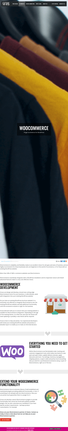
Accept (51, 428)
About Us (45, 4)
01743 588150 (55, 4)
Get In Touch (5, 420)
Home (2, 261)
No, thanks (57, 428)
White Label (38, 4)
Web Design (15, 4)
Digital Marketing (30, 4)
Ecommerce (22, 4)
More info (30, 430)
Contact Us (62, 4)
